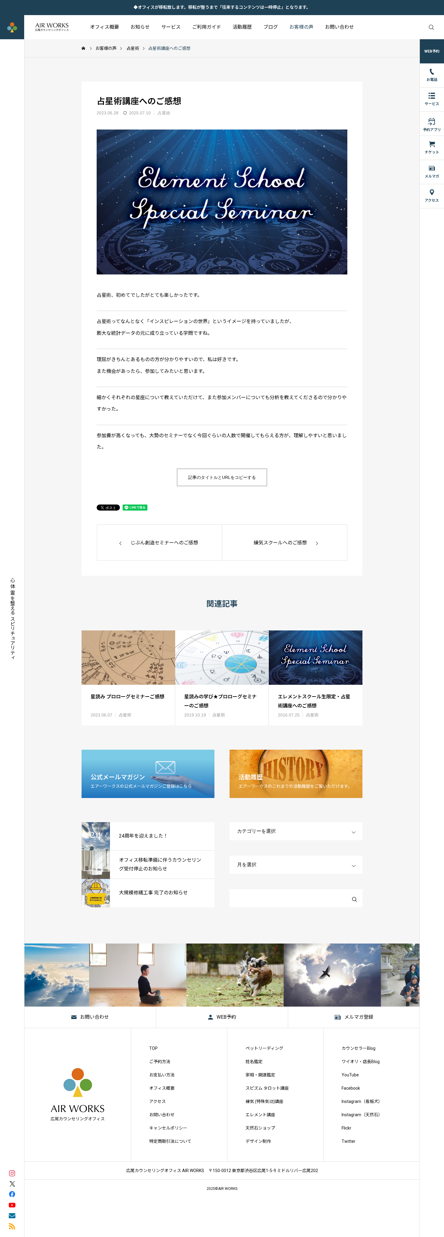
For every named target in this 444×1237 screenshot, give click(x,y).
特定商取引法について (170, 1141)
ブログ (270, 27)
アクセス (157, 1101)
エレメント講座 (260, 1115)
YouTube (350, 1075)
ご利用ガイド (206, 27)
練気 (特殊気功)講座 (264, 1101)
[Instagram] (12, 1173)
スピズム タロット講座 (267, 1088)
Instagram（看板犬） (362, 1101)
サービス (171, 27)
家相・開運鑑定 (260, 1075)
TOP (153, 1048)
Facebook (351, 1088)
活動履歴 (242, 27)
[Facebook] (12, 1194)
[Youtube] (12, 1204)
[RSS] (12, 1225)
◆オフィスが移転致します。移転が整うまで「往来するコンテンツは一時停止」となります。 (222, 7)
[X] (12, 1183)
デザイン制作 (258, 1141)
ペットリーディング (264, 1048)
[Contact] (12, 1215)
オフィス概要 (104, 27)
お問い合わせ (339, 27)
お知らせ (140, 27)
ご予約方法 (159, 1061)
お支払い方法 (162, 1075)
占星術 (164, 113)
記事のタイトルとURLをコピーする (222, 477)
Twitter (349, 1141)
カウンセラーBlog (358, 1048)
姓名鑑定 (254, 1061)
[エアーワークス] (40, 27)
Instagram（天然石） (362, 1115)
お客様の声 (301, 27)
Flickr (346, 1128)
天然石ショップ (260, 1128)
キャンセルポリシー (168, 1128)
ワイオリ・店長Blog (361, 1061)
